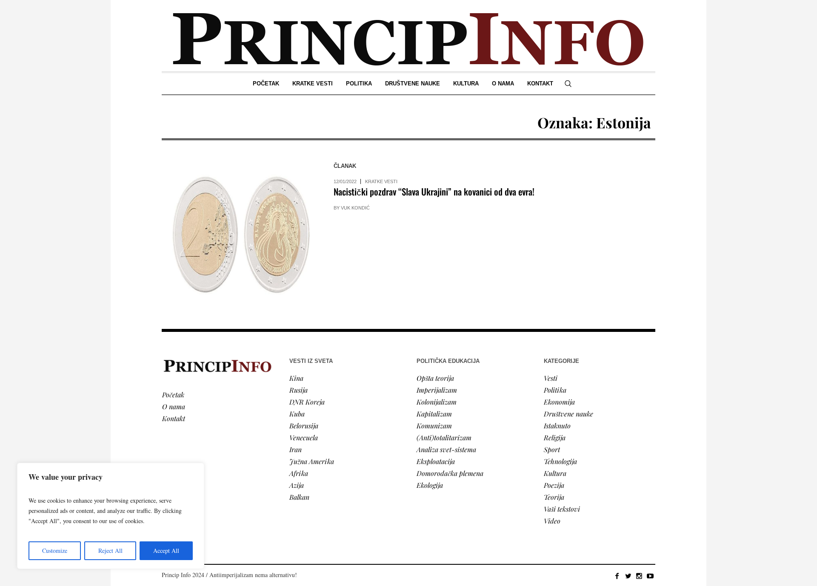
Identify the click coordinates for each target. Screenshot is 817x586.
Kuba (297, 413)
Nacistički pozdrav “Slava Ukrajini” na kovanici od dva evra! (434, 191)
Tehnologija (560, 461)
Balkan (299, 497)
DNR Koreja (307, 401)
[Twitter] (628, 576)
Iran (295, 449)
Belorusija (303, 425)
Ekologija (430, 485)
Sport (552, 449)
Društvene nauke (568, 413)
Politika (555, 389)
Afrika (298, 473)
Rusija (298, 389)
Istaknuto (557, 425)
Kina (296, 378)
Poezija (554, 485)
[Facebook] (617, 576)
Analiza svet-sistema (446, 449)
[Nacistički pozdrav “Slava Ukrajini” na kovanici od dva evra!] (239, 234)
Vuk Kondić (355, 207)
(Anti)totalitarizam (444, 437)
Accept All (166, 550)
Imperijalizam (437, 389)
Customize (54, 550)
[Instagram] (639, 576)
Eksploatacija (436, 461)
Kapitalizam (434, 413)
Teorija (554, 497)
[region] (110, 516)
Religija (555, 437)
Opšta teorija (435, 378)
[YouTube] (650, 576)
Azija (296, 485)
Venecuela (303, 437)
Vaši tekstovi (562, 508)
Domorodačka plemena (450, 473)
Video (552, 520)
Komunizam (434, 425)
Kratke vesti (381, 181)
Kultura (555, 473)
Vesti (550, 378)
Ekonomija (559, 401)
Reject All (110, 550)
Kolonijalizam (437, 401)
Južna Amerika (311, 461)
